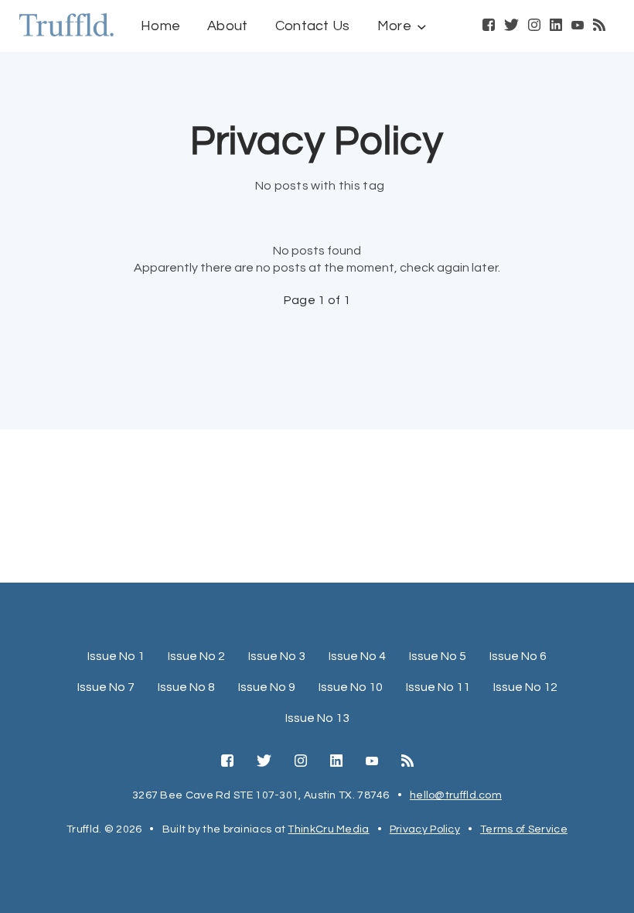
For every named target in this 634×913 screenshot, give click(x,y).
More (394, 26)
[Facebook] (488, 26)
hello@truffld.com (456, 795)
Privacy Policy (425, 829)
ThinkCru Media (328, 829)
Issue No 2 (196, 656)
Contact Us (312, 26)
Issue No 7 (106, 687)
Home (160, 26)
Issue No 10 (351, 687)
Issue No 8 (186, 687)
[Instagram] (534, 26)
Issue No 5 (437, 656)
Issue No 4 (357, 656)
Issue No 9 (266, 687)
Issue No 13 (317, 718)
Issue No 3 (276, 656)
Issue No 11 (438, 687)
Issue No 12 (525, 687)
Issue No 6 (518, 656)
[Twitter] (511, 26)
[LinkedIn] (556, 26)
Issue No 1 (116, 656)
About (227, 26)
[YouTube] (577, 26)
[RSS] (599, 26)
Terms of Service (524, 829)
